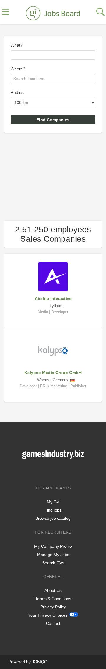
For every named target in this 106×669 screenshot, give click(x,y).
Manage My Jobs (53, 554)
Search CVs (53, 562)
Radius (17, 92)
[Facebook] (44, 471)
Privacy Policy (53, 607)
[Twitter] (54, 471)
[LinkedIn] (62, 471)
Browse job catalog (53, 518)
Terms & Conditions (53, 598)
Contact (53, 623)
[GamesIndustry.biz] (53, 12)
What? (17, 45)
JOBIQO (39, 661)
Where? (18, 69)
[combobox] (53, 55)
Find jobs (53, 510)
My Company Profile (53, 546)
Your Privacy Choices (47, 615)
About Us (53, 590)
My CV (53, 501)
